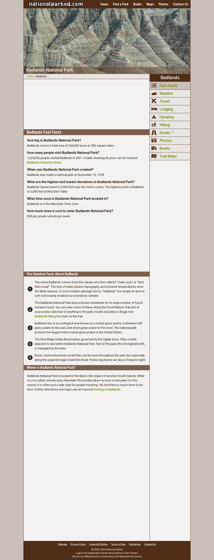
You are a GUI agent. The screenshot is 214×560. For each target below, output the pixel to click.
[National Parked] (56, 4)
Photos (163, 4)
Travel (164, 101)
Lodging (166, 109)
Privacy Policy (78, 544)
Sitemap (62, 544)
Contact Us (180, 4)
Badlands (170, 77)
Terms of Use (118, 544)
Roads (164, 133)
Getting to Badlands (107, 389)
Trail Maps (168, 156)
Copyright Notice (98, 544)
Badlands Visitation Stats (44, 162)
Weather (166, 93)
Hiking (164, 125)
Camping (166, 117)
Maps (150, 4)
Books (137, 4)
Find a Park (121, 4)
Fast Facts (168, 86)
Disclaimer (135, 544)
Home (104, 4)
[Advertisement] (86, 104)
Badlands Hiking (45, 316)
